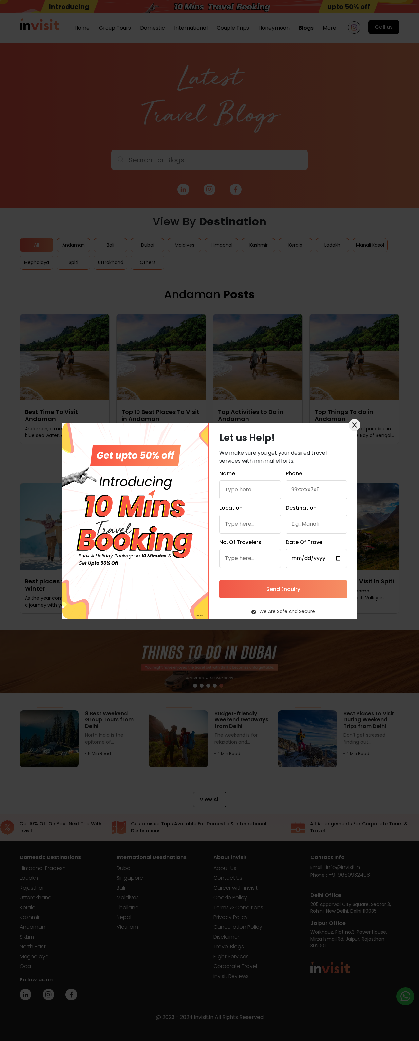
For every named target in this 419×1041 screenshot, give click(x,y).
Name (227, 473)
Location (231, 508)
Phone (294, 473)
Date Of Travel (305, 542)
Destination (301, 508)
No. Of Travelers (240, 542)
